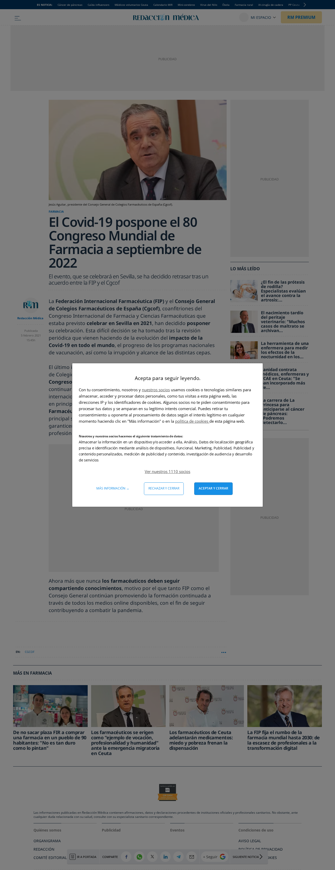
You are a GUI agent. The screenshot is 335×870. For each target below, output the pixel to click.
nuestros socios (156, 389)
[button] (167, 471)
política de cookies (192, 421)
